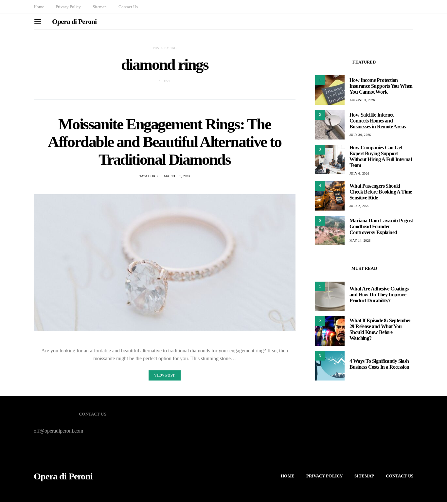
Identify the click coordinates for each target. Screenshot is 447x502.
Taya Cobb (148, 176)
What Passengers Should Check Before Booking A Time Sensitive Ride (380, 191)
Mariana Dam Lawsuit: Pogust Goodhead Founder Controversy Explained (381, 226)
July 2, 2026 (359, 206)
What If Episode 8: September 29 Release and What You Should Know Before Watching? (380, 329)
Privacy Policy (68, 6)
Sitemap (100, 6)
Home (39, 6)
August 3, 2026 (362, 100)
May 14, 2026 (359, 240)
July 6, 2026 (359, 173)
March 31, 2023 (177, 176)
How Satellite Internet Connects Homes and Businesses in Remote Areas (377, 120)
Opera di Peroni (74, 21)
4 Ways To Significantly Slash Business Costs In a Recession (379, 364)
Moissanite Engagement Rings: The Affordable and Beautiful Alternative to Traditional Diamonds (164, 141)
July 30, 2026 (360, 135)
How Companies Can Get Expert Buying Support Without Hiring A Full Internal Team (380, 156)
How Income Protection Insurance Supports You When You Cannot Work (381, 86)
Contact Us (127, 6)
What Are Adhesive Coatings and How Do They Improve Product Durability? (378, 295)
